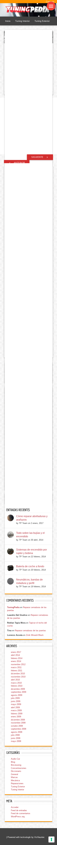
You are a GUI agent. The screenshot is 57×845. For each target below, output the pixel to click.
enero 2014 (16, 661)
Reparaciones (17, 783)
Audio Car (15, 759)
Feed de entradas (19, 810)
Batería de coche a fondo (30, 566)
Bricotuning (16, 765)
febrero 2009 (16, 713)
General (14, 774)
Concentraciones (18, 768)
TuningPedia (13, 607)
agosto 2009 (16, 695)
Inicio (7, 21)
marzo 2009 (16, 710)
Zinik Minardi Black (35, 635)
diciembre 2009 (18, 689)
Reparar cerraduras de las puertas (30, 630)
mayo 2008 (16, 741)
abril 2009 (15, 707)
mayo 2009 (16, 704)
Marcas (14, 777)
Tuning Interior (22, 21)
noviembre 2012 (18, 664)
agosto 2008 (16, 732)
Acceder (15, 807)
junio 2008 (15, 738)
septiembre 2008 (18, 729)
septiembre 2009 (18, 692)
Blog (13, 762)
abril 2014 (15, 655)
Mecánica (15, 780)
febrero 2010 (16, 686)
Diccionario (16, 771)
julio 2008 (15, 735)
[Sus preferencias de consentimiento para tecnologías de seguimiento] (51, 839)
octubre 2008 (17, 726)
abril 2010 (15, 680)
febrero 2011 (16, 670)
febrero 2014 (16, 658)
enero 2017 (16, 652)
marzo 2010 (16, 683)
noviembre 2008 (18, 723)
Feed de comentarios (20, 813)
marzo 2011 (16, 667)
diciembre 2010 (18, 673)
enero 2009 (16, 716)
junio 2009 (15, 701)
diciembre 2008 (18, 720)
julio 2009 (15, 698)
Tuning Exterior (42, 21)
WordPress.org (18, 816)
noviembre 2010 (18, 677)
